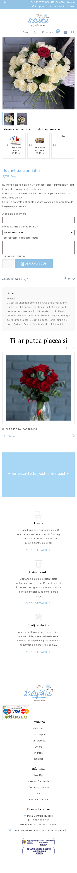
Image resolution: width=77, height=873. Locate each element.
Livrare (38, 747)
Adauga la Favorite (12, 279)
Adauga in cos (35, 263)
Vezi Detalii (37, 550)
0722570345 (41, 2)
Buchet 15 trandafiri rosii (19, 429)
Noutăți (38, 775)
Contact (38, 759)
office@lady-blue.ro (65, 2)
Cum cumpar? (38, 734)
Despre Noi (38, 728)
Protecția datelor (38, 799)
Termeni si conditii (38, 787)
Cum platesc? (38, 740)
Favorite (27, 32)
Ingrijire (38, 753)
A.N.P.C (39, 793)
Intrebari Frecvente (38, 781)
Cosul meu (50, 32)
